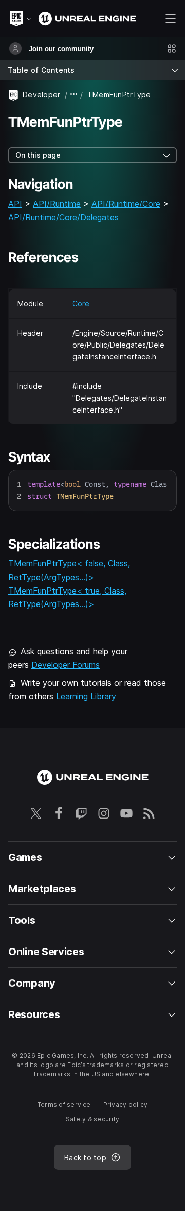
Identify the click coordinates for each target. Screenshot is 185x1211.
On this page (38, 155)
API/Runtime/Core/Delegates (63, 217)
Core (80, 303)
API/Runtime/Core (125, 204)
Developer (42, 94)
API (15, 204)
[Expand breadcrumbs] (74, 95)
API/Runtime (57, 204)
